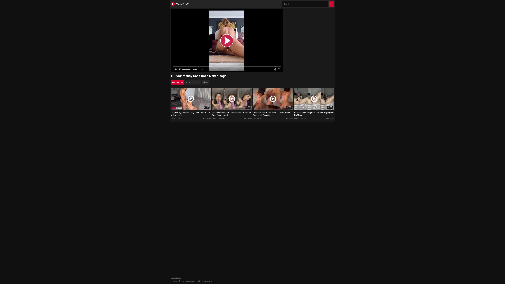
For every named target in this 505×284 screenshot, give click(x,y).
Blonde (197, 82)
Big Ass (188, 82)
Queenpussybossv (219, 118)
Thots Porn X (182, 4)
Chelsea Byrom (258, 118)
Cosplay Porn (176, 277)
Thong (205, 82)
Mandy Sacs (177, 82)
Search (331, 4)
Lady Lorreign (176, 118)
